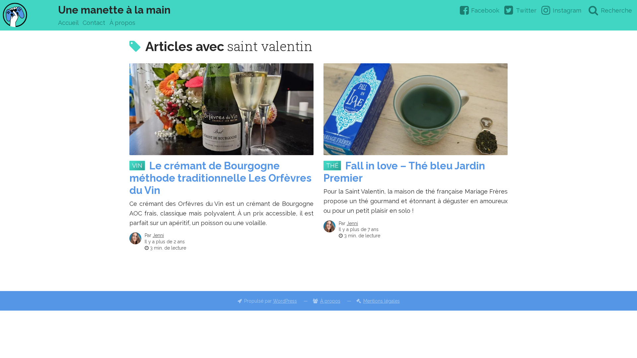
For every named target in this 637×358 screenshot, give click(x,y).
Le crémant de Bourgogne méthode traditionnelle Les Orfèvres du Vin (220, 178)
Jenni (158, 235)
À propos (122, 22)
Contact (94, 22)
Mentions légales (381, 301)
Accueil (68, 22)
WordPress (285, 301)
